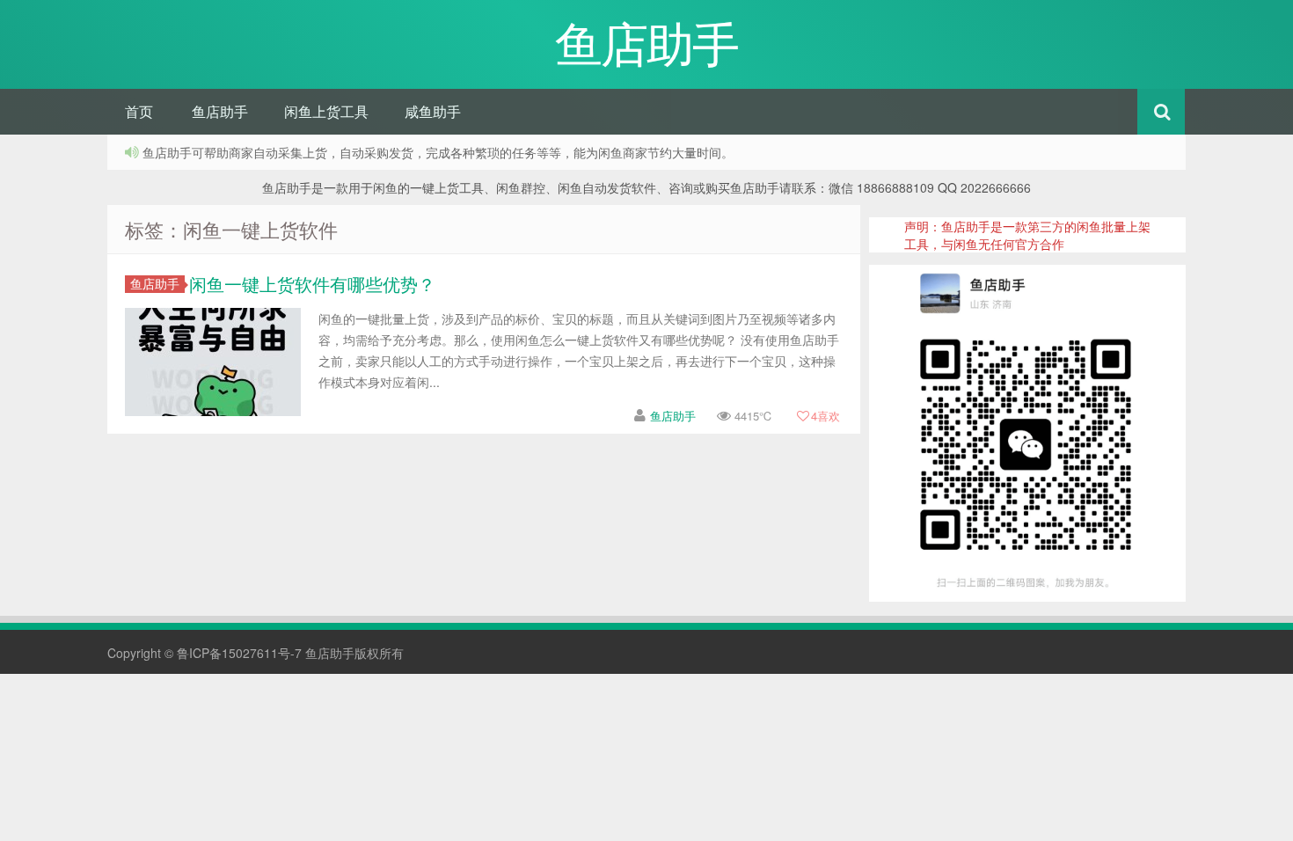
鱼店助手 (220, 111)
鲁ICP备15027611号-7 (239, 653)
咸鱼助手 (433, 111)
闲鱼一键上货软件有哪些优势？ (312, 283)
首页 (139, 111)
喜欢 (825, 415)
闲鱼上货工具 (326, 111)
